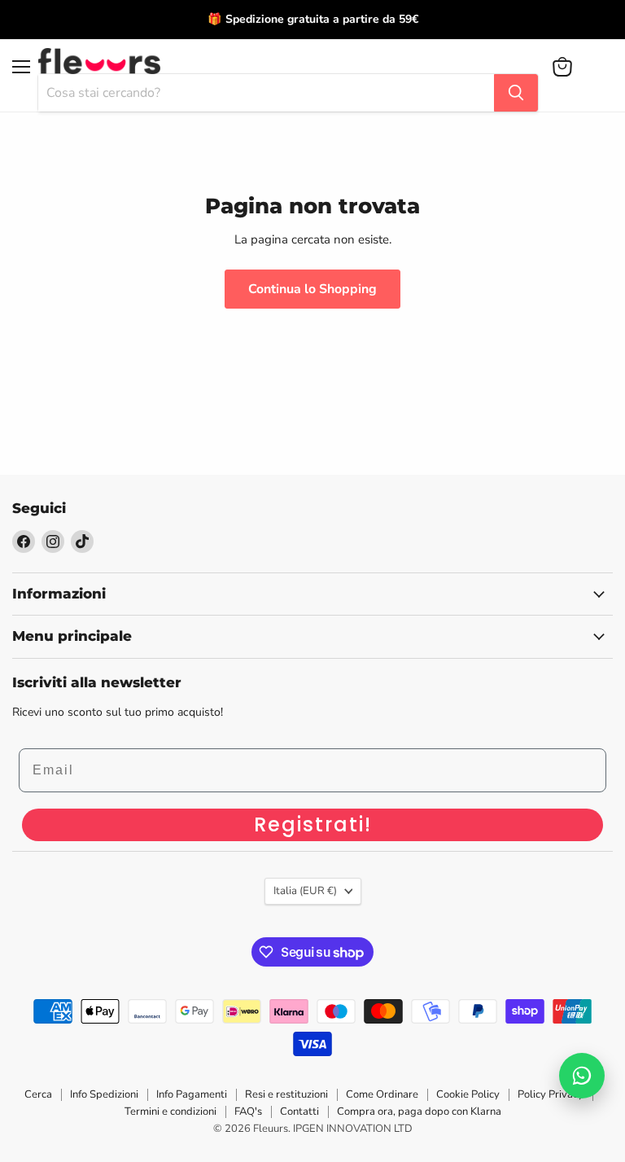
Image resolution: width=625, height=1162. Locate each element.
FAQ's (248, 1111)
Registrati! (313, 824)
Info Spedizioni (104, 1094)
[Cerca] (516, 93)
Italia (305, 891)
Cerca (38, 1094)
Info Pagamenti (191, 1094)
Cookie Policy (468, 1094)
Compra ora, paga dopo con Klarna (419, 1111)
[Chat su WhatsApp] (582, 1075)
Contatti (299, 1111)
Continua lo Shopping (312, 289)
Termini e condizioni (170, 1111)
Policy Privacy (550, 1094)
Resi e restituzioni (286, 1094)
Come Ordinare (382, 1094)
